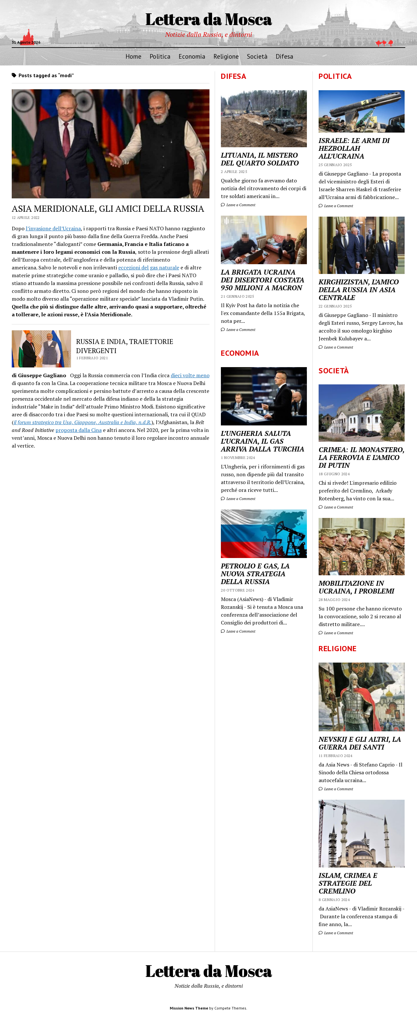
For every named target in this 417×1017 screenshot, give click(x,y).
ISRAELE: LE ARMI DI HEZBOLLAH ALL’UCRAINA (354, 148)
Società (257, 56)
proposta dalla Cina (78, 430)
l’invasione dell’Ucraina (53, 228)
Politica (160, 56)
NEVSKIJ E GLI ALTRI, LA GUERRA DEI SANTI (360, 743)
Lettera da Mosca (208, 18)
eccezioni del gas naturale (148, 267)
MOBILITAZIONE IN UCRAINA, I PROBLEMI (356, 587)
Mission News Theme (189, 1008)
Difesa (284, 56)
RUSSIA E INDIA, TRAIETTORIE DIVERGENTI (124, 346)
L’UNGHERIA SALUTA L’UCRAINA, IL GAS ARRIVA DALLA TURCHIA (262, 441)
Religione (226, 56)
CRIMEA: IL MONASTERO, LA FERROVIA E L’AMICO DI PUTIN (361, 457)
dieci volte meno (190, 375)
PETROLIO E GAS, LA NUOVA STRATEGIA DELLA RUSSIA (255, 573)
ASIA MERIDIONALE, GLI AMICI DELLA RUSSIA (108, 208)
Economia (192, 56)
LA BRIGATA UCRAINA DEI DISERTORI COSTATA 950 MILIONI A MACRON (262, 280)
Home (133, 56)
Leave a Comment (338, 205)
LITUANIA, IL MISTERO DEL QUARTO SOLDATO (260, 159)
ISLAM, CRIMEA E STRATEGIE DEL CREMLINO (348, 883)
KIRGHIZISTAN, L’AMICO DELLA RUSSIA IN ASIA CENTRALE (359, 289)
